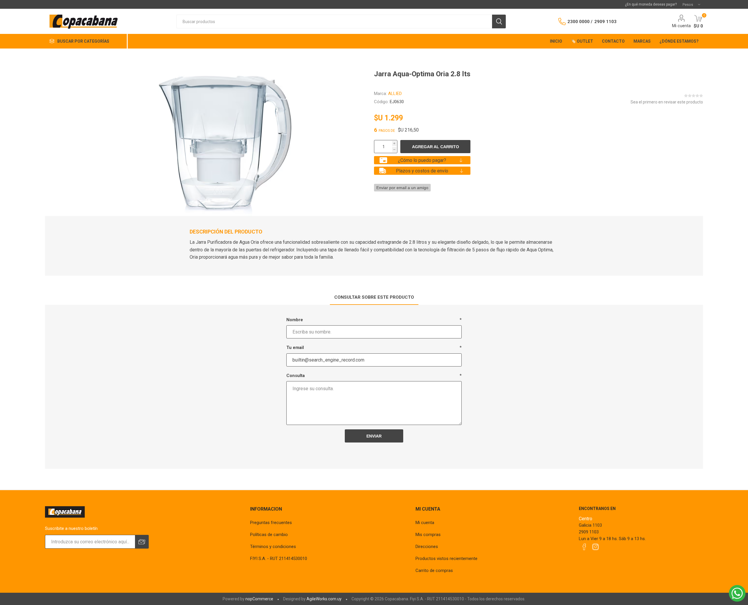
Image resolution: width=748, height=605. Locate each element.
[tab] (374, 297)
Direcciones (426, 546)
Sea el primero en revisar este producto (667, 102)
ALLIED (395, 93)
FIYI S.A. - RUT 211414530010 (278, 558)
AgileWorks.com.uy (324, 599)
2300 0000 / (580, 21)
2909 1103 (605, 21)
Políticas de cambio (269, 534)
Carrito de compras (434, 570)
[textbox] (334, 21)
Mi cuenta (681, 25)
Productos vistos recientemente (446, 558)
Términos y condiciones (273, 546)
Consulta (295, 375)
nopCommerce (259, 599)
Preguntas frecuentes (271, 522)
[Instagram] (595, 547)
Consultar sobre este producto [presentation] (374, 297)
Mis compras (428, 534)
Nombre (294, 319)
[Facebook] (584, 547)
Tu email (295, 347)
